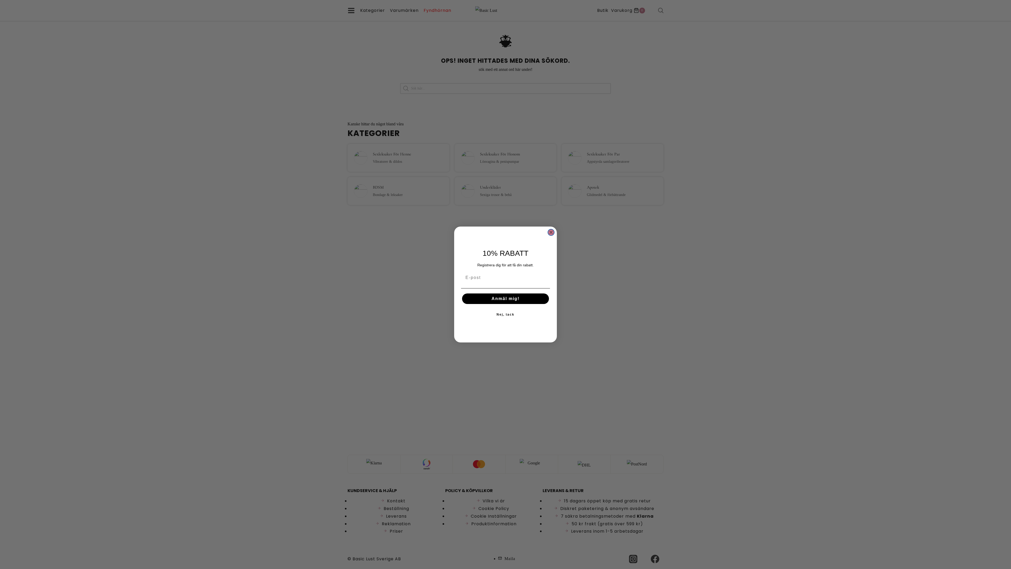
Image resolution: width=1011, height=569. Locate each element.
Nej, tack (505, 314)
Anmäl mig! (505, 298)
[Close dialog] (551, 232)
